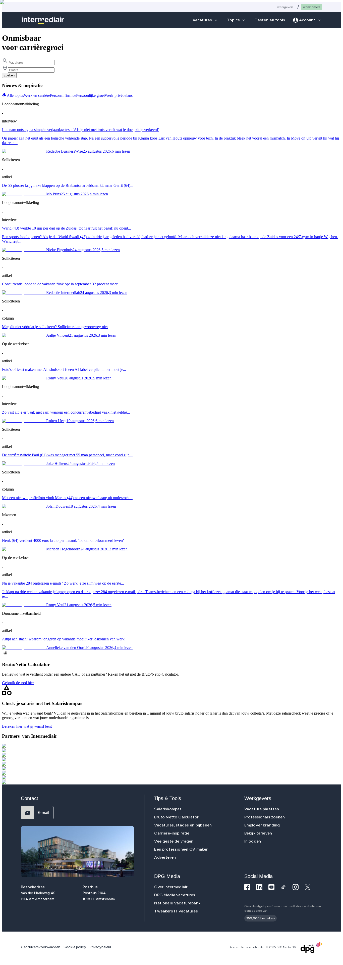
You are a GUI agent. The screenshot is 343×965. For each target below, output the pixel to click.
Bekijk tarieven (258, 833)
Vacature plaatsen (261, 809)
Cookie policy (75, 947)
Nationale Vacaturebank (177, 903)
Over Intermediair (171, 887)
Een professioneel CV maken (181, 849)
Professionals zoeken (264, 817)
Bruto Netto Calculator (176, 817)
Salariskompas (168, 809)
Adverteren (165, 857)
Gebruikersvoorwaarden (40, 947)
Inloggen (252, 841)
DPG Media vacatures (174, 895)
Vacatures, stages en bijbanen (183, 825)
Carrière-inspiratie (171, 833)
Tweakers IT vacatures (176, 911)
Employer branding (262, 825)
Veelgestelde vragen (173, 841)
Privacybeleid (100, 947)
